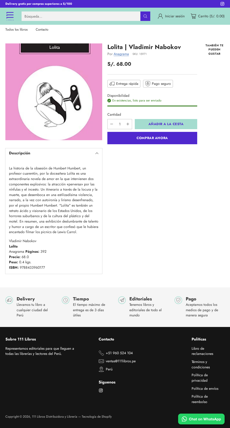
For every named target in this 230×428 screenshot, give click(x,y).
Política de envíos (205, 388)
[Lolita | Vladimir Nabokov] (53, 91)
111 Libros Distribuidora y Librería (54, 416)
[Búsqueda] (145, 16)
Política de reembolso (200, 399)
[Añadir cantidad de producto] (128, 124)
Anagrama (121, 53)
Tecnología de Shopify (97, 416)
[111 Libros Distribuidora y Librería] (9, 16)
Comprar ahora (152, 137)
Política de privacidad (200, 377)
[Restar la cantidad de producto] (112, 124)
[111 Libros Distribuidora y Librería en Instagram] (222, 5)
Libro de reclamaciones (202, 351)
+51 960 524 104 (119, 353)
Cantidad (114, 114)
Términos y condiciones (201, 364)
